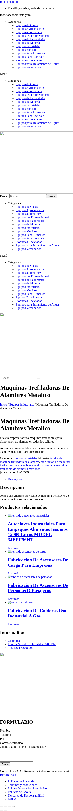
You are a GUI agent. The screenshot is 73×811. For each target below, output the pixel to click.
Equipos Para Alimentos (30, 53)
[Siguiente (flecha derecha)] (5, 810)
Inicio (3, 404)
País (3, 738)
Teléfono (6, 734)
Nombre (5, 730)
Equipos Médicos (26, 49)
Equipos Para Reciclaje (30, 56)
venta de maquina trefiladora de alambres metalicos (33, 467)
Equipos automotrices (29, 32)
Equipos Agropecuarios (30, 28)
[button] (36, 74)
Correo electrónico (12, 743)
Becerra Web (8, 774)
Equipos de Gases (27, 25)
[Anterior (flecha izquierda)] (1, 810)
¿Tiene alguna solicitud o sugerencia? (23, 746)
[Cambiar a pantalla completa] (5, 806)
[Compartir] (9, 806)
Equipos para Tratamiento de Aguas (37, 63)
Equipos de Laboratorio (30, 39)
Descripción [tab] (15, 479)
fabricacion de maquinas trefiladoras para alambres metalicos (35, 463)
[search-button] (38, 378)
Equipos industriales (21, 404)
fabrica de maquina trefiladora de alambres (31, 460)
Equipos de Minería (28, 42)
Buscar (4, 196)
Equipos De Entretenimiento (33, 35)
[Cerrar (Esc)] (13, 806)
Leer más (13, 548)
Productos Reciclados (29, 60)
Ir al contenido (9, 1)
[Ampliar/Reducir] (1, 806)
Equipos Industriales (28, 46)
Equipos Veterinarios (28, 67)
